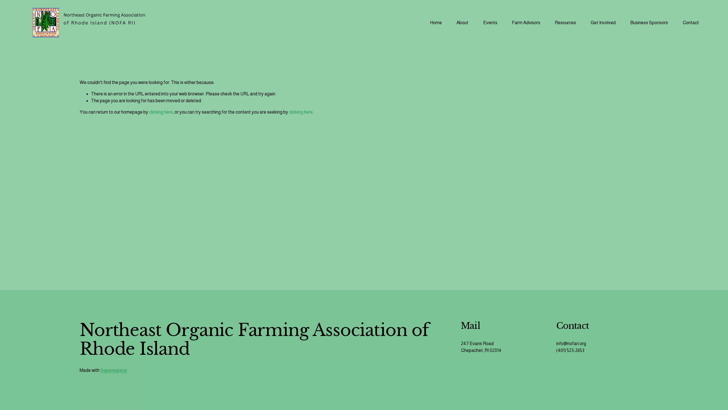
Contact (691, 22)
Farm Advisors (526, 22)
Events (490, 22)
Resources (565, 22)
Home (436, 22)
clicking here (161, 112)
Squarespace (113, 370)
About (462, 22)
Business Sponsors (649, 22)
